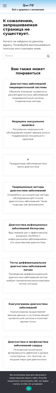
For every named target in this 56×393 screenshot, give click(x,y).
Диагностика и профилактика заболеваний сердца (28, 343)
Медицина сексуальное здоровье (28, 123)
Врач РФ (28, 5)
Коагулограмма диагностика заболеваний (28, 306)
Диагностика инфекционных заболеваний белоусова (28, 226)
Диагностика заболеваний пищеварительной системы (28, 85)
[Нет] (52, 382)
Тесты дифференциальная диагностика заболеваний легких (28, 266)
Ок (28, 388)
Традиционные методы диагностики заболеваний (28, 189)
